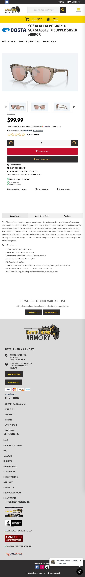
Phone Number (51, 312)
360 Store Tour (14, 374)
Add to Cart (44, 151)
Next (73, 107)
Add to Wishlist (43, 159)
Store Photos (13, 382)
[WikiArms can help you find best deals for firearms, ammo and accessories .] (19, 546)
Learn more (56, 126)
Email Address (33, 312)
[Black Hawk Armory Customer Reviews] (14, 512)
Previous (6, 107)
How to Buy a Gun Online (19, 179)
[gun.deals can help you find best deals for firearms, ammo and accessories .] (19, 531)
